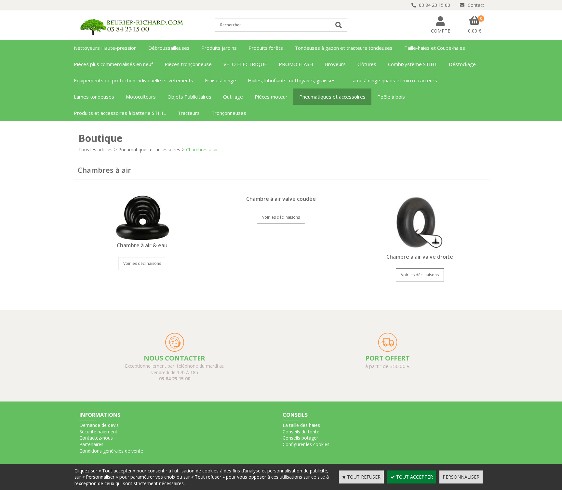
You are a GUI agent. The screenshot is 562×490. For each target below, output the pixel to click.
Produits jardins (219, 48)
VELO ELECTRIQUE (245, 64)
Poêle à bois (391, 96)
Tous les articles (95, 149)
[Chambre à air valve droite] (420, 250)
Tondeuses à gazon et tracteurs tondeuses (344, 48)
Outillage (233, 96)
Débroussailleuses (169, 48)
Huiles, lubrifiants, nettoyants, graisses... (293, 80)
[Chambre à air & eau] (142, 238)
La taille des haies (301, 425)
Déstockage (462, 64)
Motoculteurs (141, 96)
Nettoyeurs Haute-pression (105, 48)
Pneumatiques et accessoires (332, 96)
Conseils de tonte (301, 432)
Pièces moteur (271, 96)
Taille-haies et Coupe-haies (434, 48)
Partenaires (91, 444)
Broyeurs (335, 64)
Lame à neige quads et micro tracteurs (393, 80)
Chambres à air (202, 149)
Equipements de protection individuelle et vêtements (133, 80)
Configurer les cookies (306, 444)
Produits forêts (265, 48)
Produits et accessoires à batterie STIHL (120, 113)
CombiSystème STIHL (412, 64)
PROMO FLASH (296, 64)
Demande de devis (99, 425)
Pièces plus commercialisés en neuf (113, 64)
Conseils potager (300, 438)
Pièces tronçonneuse (188, 64)
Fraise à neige (220, 80)
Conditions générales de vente (111, 451)
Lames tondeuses (94, 96)
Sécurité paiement (98, 432)
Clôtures (366, 64)
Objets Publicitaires (189, 96)
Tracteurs (189, 113)
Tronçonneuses (228, 113)
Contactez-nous (96, 438)
